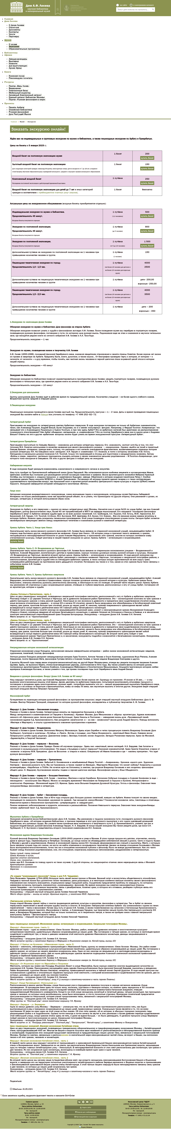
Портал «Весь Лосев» (19, 86)
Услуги (12, 34)
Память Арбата (16, 107)
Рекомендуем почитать (20, 78)
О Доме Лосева (16, 25)
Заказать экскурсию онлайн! (38, 129)
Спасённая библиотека (20, 109)
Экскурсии (14, 46)
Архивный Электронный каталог (25, 95)
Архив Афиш (15, 68)
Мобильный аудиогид (19, 93)
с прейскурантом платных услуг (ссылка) (57, 192)
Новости (13, 63)
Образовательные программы (24, 49)
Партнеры (14, 36)
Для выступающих (18, 65)
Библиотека (11, 52)
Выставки (14, 61)
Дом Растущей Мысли (20, 114)
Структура (14, 27)
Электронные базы (18, 90)
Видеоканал (15, 88)
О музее (13, 44)
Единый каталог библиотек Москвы (27, 97)
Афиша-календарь (18, 59)
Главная (8, 19)
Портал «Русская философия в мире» (27, 99)
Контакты (14, 32)
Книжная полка (16, 76)
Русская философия (19, 112)
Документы (14, 29)
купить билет (147, 158)
